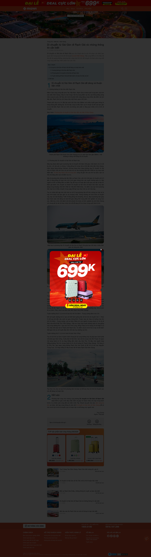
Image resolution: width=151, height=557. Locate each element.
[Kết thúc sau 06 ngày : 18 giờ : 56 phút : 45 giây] (75, 307)
